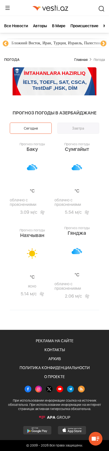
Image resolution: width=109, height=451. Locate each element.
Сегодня (31, 128)
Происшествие (84, 26)
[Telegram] (70, 390)
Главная (80, 59)
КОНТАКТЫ (54, 350)
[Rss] (81, 390)
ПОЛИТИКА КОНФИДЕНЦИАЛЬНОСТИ (55, 367)
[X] (49, 390)
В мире (58, 26)
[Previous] (5, 43)
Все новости (16, 26)
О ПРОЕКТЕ (54, 376)
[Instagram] (38, 390)
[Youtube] (59, 390)
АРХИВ (54, 358)
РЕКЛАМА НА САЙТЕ (55, 341)
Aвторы (40, 26)
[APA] (54, 417)
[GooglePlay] (37, 430)
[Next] (103, 43)
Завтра (78, 128)
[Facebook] (28, 390)
